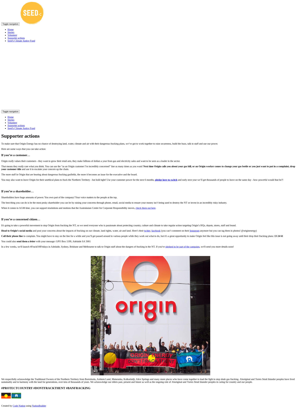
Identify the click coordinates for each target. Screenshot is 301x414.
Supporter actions (16, 38)
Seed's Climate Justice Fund (21, 40)
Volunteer (12, 35)
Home (11, 29)
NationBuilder (39, 405)
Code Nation (19, 405)
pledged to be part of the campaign (182, 246)
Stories (11, 32)
